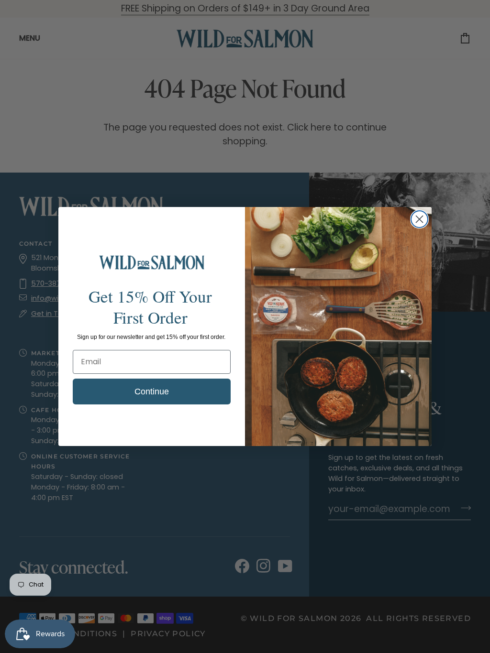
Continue (151, 391)
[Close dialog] (419, 219)
